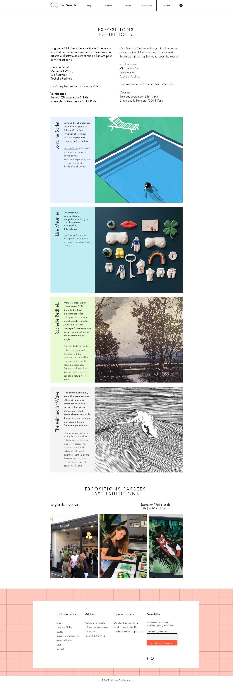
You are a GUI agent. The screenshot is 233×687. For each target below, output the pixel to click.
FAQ (59, 644)
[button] (181, 5)
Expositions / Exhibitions (68, 635)
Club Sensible (68, 5)
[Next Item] (177, 546)
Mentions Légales (64, 640)
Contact (60, 648)
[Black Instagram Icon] (152, 658)
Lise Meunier (73, 215)
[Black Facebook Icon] (147, 658)
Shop (59, 622)
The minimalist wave (75, 392)
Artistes (60, 631)
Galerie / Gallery (64, 627)
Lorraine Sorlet (71, 122)
